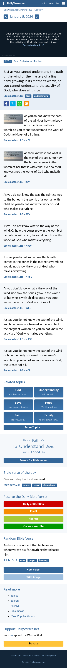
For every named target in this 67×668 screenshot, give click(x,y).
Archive (23, 10)
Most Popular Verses (22, 616)
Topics (44, 3)
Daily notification (33, 504)
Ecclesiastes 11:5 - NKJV (18, 245)
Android (34, 519)
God (28, 96)
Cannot (34, 452)
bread (36, 485)
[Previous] (6, 16)
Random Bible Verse (18, 539)
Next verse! (33, 569)
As (43, 452)
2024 (31, 10)
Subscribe (54, 3)
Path (35, 441)
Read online (28, 61)
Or (42, 440)
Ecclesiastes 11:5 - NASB (18, 339)
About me (16, 655)
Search (15, 600)
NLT (7, 61)
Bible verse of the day (20, 473)
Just (24, 452)
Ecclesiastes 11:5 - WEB (17, 308)
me (11, 635)
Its (15, 447)
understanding (41, 96)
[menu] (63, 5)
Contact (36, 655)
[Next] (37, 16)
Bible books (17, 611)
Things (26, 440)
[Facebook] (7, 104)
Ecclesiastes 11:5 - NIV (17, 140)
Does (50, 447)
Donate (33, 643)
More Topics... (33, 427)
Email (33, 511)
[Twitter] (13, 104)
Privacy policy (49, 655)
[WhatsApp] (20, 104)
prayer (26, 485)
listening (43, 560)
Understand (31, 446)
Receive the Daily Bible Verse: (25, 497)
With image (33, 577)
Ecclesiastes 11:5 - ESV (17, 214)
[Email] (27, 104)
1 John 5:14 (10, 560)
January (39, 10)
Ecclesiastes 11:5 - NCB (17, 370)
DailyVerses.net (11, 10)
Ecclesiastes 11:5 (13, 96)
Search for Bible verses (33, 460)
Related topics (14, 382)
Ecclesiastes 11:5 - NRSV (18, 277)
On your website (33, 526)
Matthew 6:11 (12, 485)
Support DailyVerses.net (21, 629)
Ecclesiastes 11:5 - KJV (17, 182)
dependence (49, 485)
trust (22, 560)
